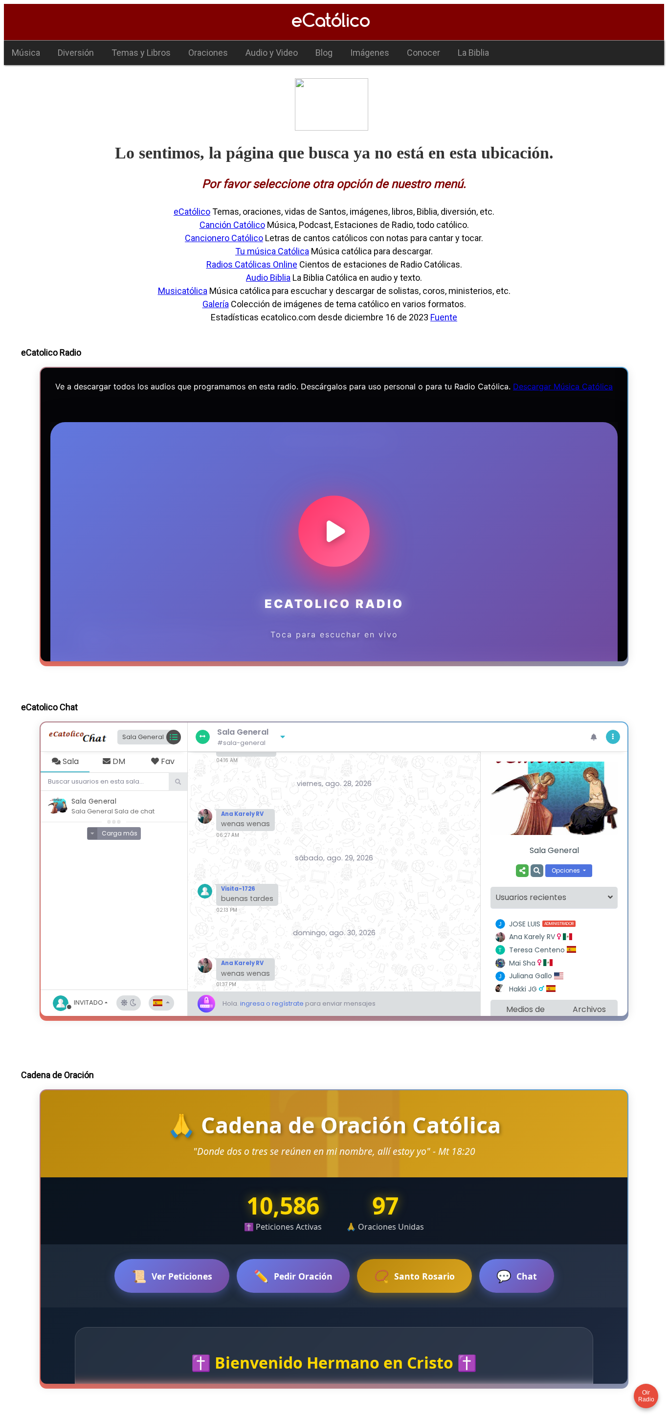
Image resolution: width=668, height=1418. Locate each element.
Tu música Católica (272, 251)
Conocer (423, 52)
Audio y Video (271, 52)
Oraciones (208, 52)
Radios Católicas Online (251, 264)
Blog (324, 52)
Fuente (443, 317)
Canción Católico (232, 225)
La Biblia (473, 52)
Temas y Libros (141, 52)
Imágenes (369, 52)
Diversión (76, 52)
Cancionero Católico (224, 238)
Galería (215, 304)
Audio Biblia (268, 277)
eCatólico (192, 211)
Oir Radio (646, 1396)
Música (26, 52)
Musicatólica (182, 291)
